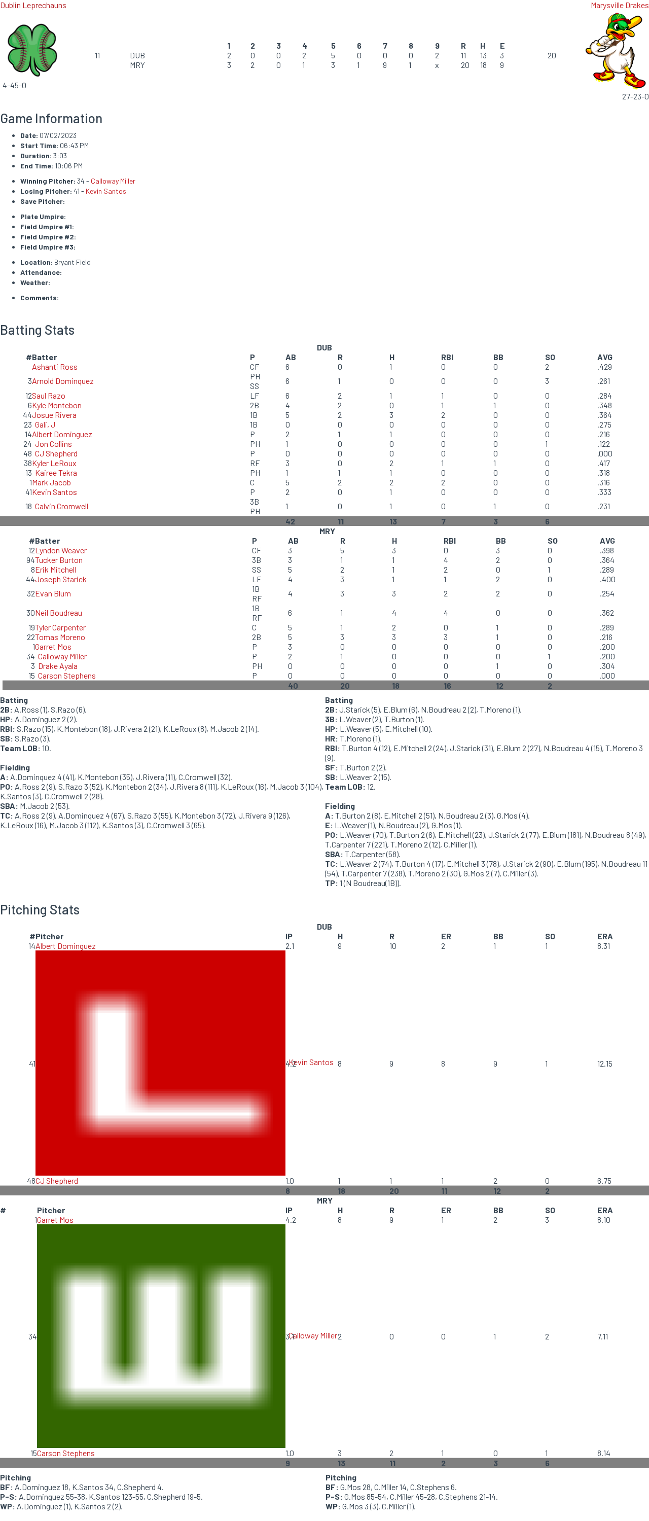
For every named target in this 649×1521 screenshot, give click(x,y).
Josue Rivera (54, 414)
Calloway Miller (113, 180)
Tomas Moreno (60, 637)
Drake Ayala (58, 665)
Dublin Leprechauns (33, 5)
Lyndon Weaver (61, 550)
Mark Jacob (51, 482)
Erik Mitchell (55, 569)
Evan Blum (53, 593)
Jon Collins (53, 443)
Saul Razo (48, 395)
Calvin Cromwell (61, 506)
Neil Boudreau (58, 612)
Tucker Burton (59, 559)
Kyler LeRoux (54, 463)
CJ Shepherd (56, 453)
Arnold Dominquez (63, 380)
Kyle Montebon (57, 405)
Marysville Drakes (620, 5)
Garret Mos (53, 646)
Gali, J (45, 424)
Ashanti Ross (55, 366)
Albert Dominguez (62, 434)
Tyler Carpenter (60, 627)
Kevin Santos (106, 191)
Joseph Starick (61, 579)
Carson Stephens (67, 675)
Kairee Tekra (56, 472)
